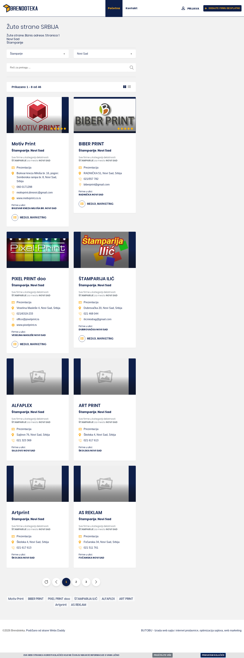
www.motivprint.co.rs (29, 198)
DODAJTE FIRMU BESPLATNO (224, 8)
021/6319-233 (25, 313)
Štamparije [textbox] (16, 53)
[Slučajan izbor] (46, 582)
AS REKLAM (90, 513)
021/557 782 (91, 178)
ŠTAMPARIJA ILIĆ (96, 279)
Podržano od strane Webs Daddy (45, 630)
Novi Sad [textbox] (82, 53)
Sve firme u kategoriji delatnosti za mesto (31, 159)
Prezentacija (24, 167)
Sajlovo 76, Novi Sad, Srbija (33, 434)
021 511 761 (91, 547)
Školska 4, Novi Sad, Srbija (100, 434)
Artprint (20, 513)
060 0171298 (24, 186)
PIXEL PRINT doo (29, 279)
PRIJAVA (193, 8)
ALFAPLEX (22, 406)
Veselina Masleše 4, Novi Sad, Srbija (38, 308)
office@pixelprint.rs (28, 319)
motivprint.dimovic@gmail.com (35, 192)
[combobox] (38, 54)
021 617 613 (91, 440)
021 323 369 (24, 440)
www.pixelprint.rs (27, 325)
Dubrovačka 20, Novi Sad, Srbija (103, 308)
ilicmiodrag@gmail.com (97, 319)
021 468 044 (91, 313)
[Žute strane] (20, 8)
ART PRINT (90, 406)
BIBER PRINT (91, 144)
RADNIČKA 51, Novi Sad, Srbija (103, 173)
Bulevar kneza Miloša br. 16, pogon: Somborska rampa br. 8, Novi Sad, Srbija (38, 177)
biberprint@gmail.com (97, 184)
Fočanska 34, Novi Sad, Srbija (102, 542)
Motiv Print (24, 144)
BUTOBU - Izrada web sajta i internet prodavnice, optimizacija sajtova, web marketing (191, 630)
